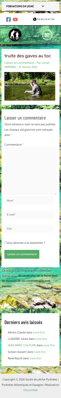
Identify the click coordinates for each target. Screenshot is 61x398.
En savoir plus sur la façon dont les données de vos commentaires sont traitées (29, 281)
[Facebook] (8, 19)
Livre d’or (39, 332)
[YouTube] (15, 19)
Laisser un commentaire (19, 62)
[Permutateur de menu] (42, 6)
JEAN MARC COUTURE (22, 345)
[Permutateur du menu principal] (47, 35)
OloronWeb (30, 390)
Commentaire (13, 144)
